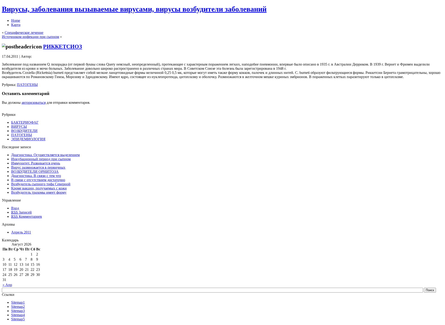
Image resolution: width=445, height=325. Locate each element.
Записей (21, 212)
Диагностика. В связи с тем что (36, 176)
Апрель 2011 (21, 232)
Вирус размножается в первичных (38, 167)
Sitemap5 (18, 319)
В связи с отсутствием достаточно (38, 180)
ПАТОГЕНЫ (27, 85)
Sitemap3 (18, 311)
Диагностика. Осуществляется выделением (45, 155)
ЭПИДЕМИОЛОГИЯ (28, 139)
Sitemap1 (18, 302)
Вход (15, 208)
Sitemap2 (18, 307)
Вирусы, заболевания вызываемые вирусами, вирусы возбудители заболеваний (134, 9)
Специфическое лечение (24, 33)
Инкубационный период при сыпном (41, 159)
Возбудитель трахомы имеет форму (39, 192)
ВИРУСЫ (19, 127)
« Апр (7, 285)
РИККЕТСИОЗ (62, 47)
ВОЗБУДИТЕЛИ (24, 131)
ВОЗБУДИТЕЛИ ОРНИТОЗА (35, 172)
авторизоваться (34, 102)
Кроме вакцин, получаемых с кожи (39, 188)
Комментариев (26, 216)
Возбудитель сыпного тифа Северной (40, 184)
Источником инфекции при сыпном (30, 37)
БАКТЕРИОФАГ (24, 122)
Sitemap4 (18, 315)
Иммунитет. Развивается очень (35, 163)
